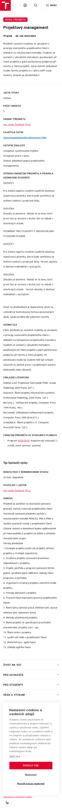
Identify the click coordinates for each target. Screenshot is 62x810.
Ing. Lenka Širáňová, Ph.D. (17, 124)
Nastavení (31, 774)
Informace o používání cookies (17, 796)
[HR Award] (7, 802)
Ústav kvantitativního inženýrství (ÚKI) (25, 137)
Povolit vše (31, 765)
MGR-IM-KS (24, 440)
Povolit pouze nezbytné (30, 783)
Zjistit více (14, 756)
